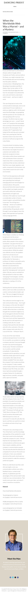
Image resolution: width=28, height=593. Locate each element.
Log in (8, 590)
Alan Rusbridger (13, 90)
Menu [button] (14, 6)
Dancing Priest (14, 2)
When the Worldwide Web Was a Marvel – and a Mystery (13, 25)
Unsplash (7, 504)
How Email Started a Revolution (12, 491)
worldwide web (9, 79)
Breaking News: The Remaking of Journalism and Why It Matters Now (13, 86)
